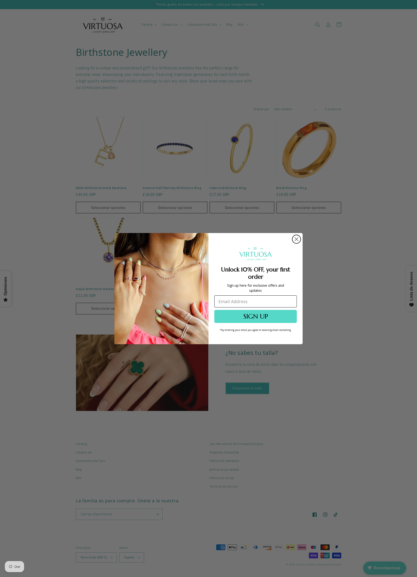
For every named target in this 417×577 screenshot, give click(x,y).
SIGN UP (255, 316)
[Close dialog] (296, 239)
